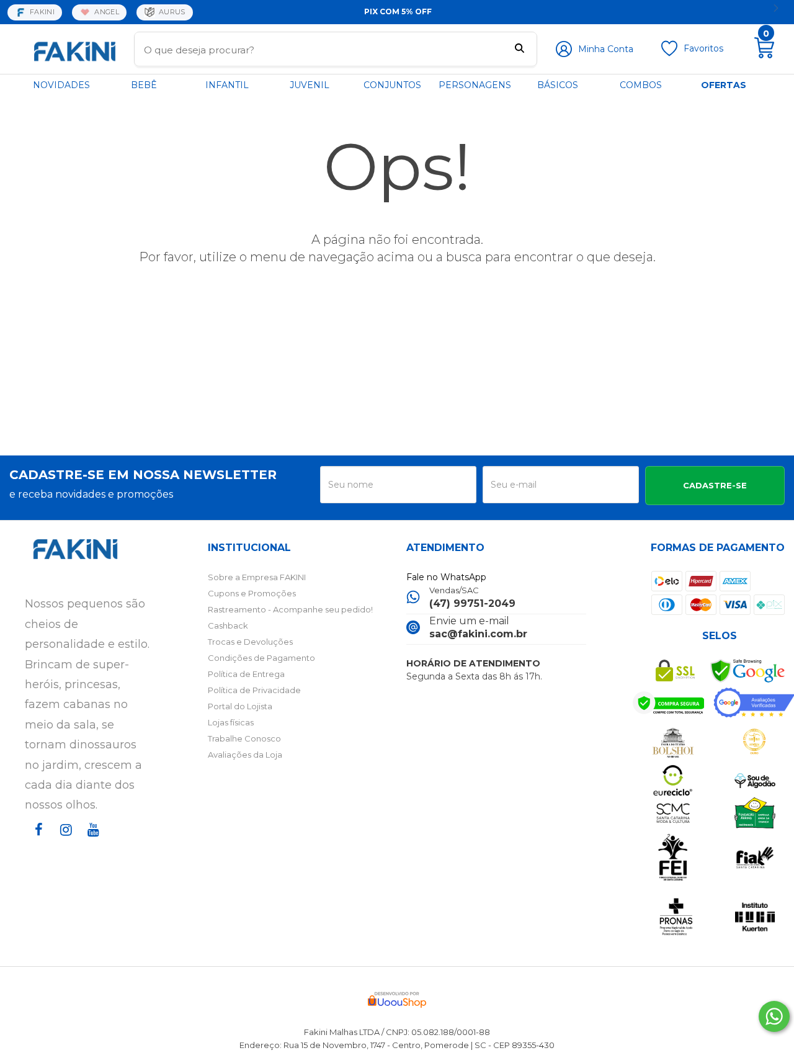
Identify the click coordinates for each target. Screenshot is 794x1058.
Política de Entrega (246, 674)
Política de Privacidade (254, 690)
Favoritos (703, 48)
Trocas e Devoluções (250, 642)
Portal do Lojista (240, 706)
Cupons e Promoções (252, 593)
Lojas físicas (231, 722)
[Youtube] (90, 841)
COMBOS (641, 85)
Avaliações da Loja (245, 755)
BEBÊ (144, 85)
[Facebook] (36, 841)
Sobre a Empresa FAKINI (257, 577)
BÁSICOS (557, 85)
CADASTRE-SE (715, 485)
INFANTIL (227, 85)
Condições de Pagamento (261, 658)
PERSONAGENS (475, 85)
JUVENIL (309, 85)
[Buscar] (519, 49)
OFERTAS (723, 85)
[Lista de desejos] (669, 53)
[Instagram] (63, 841)
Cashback (228, 625)
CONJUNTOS (392, 85)
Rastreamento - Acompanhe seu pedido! (290, 609)
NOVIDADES (61, 85)
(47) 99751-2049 (472, 603)
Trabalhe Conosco (244, 738)
